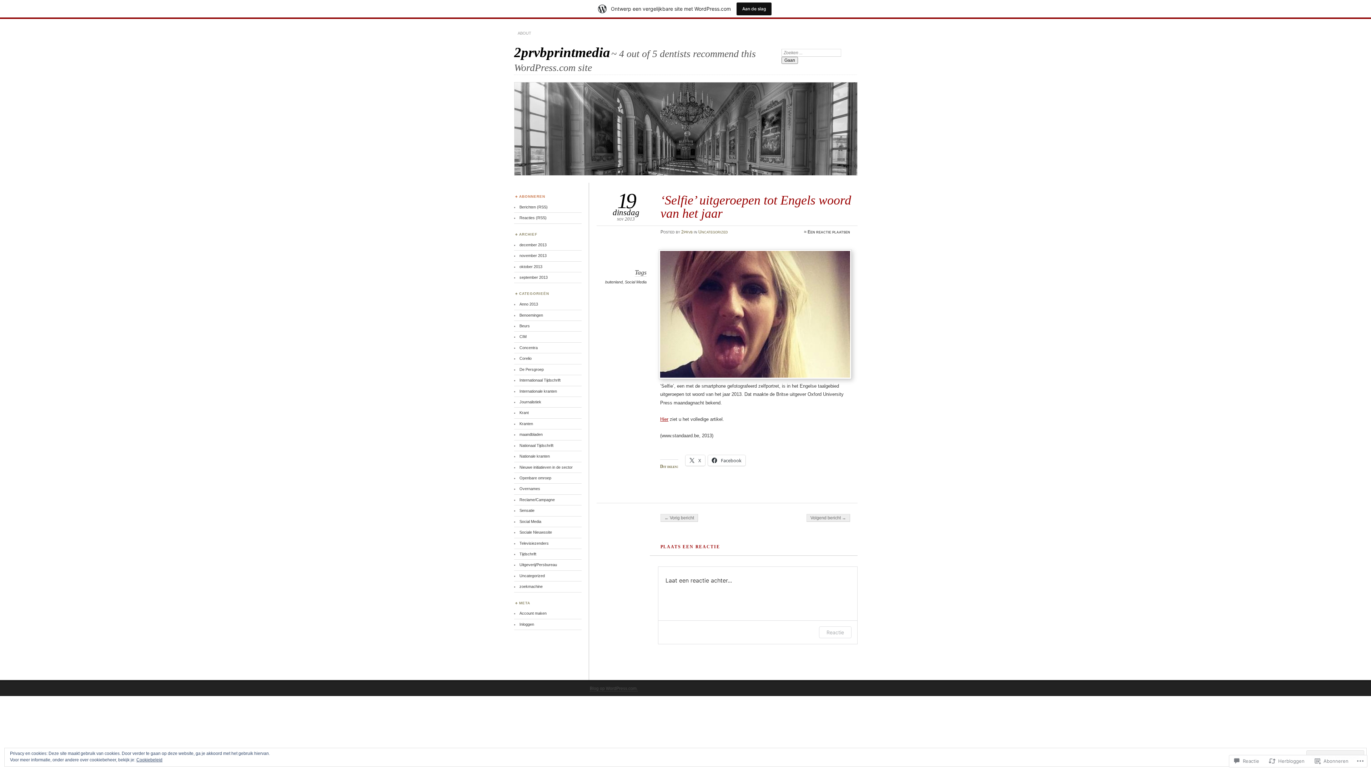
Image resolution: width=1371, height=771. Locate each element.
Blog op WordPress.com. (614, 688)
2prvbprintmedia (562, 52)
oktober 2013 (530, 266)
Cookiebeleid (149, 759)
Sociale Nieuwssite (535, 532)
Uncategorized (713, 232)
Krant (524, 412)
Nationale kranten (534, 456)
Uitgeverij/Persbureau (538, 565)
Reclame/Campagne (537, 500)
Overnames (529, 489)
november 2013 (533, 255)
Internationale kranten (538, 391)
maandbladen (531, 434)
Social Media (636, 282)
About (524, 33)
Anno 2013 (528, 304)
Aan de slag (754, 8)
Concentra (528, 348)
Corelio (525, 358)
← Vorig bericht (679, 517)
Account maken (533, 613)
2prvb (687, 232)
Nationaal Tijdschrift (536, 445)
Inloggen (526, 624)
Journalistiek (530, 402)
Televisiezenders (534, 543)
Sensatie (526, 510)
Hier (664, 419)
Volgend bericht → (828, 517)
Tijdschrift (527, 554)
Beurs (524, 326)
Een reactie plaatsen (829, 232)
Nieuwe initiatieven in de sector (546, 467)
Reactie (835, 632)
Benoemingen (531, 315)
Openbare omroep (535, 478)
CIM (523, 336)
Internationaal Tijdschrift (540, 380)
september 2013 (533, 277)
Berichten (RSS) (533, 207)
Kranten (526, 424)
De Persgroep (531, 369)
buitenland (614, 282)
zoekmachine (531, 586)
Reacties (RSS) (533, 218)
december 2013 (533, 245)
